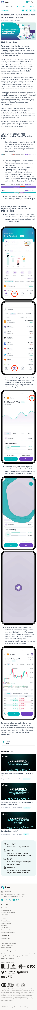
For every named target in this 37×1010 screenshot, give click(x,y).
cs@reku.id (7, 892)
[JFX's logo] (6, 977)
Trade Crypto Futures (8, 912)
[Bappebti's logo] (5, 966)
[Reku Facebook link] (17, 900)
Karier (3, 941)
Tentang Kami (5, 938)
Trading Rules (5, 921)
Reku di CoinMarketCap (8, 943)
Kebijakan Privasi (6, 947)
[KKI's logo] (22, 972)
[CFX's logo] (31, 966)
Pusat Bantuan (5, 928)
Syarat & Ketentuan (7, 945)
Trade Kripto (5, 908)
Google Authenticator (8, 932)
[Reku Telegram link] (14, 900)
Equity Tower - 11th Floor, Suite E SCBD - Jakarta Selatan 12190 (14, 895)
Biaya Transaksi (6, 923)
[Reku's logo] (5, 2)
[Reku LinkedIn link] (2, 900)
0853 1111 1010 (13, 958)
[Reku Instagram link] (6, 900)
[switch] (28, 2)
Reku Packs (4, 914)
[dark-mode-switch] (32, 2)
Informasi (4, 925)
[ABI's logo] (7, 985)
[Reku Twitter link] (10, 900)
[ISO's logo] (22, 966)
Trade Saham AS (6, 910)
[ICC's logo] (8, 972)
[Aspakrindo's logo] (21, 985)
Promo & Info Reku (7, 930)
